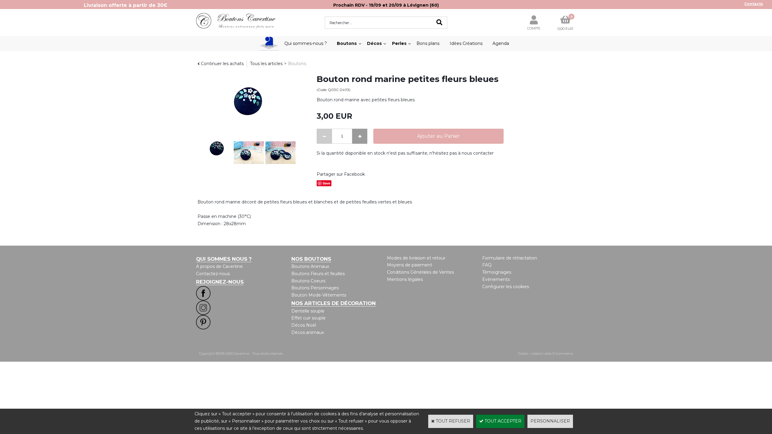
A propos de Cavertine (219, 266)
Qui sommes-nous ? (305, 43)
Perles (399, 43)
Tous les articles (266, 63)
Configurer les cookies (505, 286)
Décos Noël (303, 325)
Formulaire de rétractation (509, 258)
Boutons (347, 43)
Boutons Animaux (310, 266)
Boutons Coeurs (308, 281)
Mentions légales (405, 279)
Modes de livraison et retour (416, 258)
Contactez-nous (213, 273)
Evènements (496, 279)
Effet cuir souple (308, 318)
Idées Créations (466, 43)
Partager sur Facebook (341, 174)
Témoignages (496, 272)
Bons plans (427, 43)
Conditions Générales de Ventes (420, 272)
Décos (374, 43)
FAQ (487, 265)
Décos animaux (307, 332)
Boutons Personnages (315, 288)
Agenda (500, 43)
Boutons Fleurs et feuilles (318, 273)
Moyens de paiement (409, 265)
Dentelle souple (307, 311)
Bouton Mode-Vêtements (318, 295)
